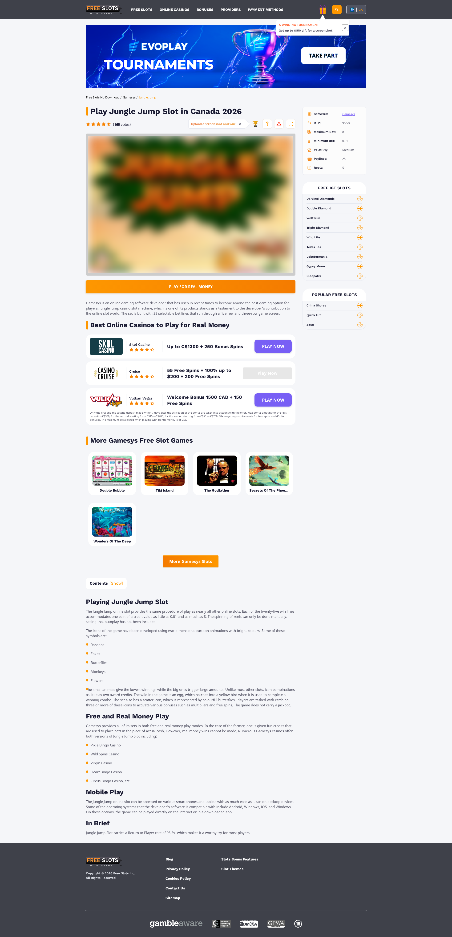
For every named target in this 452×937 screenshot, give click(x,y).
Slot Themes (232, 869)
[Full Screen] (290, 124)
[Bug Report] (279, 124)
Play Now (273, 346)
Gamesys (348, 114)
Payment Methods (265, 10)
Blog (169, 859)
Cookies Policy (178, 878)
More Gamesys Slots (190, 561)
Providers (231, 10)
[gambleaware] (176, 924)
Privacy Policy (177, 869)
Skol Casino (139, 344)
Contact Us (175, 888)
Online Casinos (175, 10)
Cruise (134, 371)
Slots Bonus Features (239, 859)
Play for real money (191, 286)
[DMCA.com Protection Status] (249, 924)
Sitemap (172, 898)
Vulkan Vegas (141, 398)
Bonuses (205, 10)
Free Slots (142, 10)
